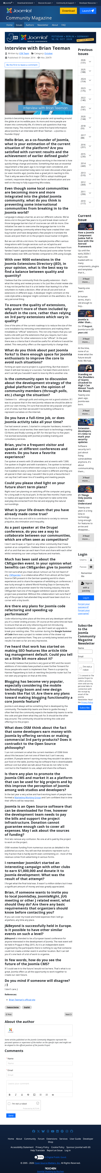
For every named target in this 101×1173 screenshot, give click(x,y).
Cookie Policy (57, 1147)
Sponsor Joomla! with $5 (78, 1147)
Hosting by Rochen (50, 1171)
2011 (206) (83, 193)
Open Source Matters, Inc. (47, 1163)
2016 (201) (83, 146)
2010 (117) (83, 202)
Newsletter (42, 25)
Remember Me (86, 575)
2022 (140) (83, 99)
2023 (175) (83, 89)
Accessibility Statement (22, 1147)
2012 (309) (83, 183)
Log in (86, 597)
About (55, 25)
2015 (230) (83, 155)
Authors (30, 25)
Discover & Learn (45, 3)
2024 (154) (83, 80)
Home (9, 25)
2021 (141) (83, 108)
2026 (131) (83, 61)
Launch (86, 10)
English (27, 1007)
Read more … (86, 280)
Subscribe (85, 707)
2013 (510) (83, 174)
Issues (19, 25)
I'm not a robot (87, 668)
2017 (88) (83, 136)
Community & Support (65, 3)
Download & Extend (25, 3)
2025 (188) (83, 71)
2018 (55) (83, 127)
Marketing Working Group (27, 797)
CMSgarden (15, 575)
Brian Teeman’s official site (22, 999)
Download (68, 10)
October (48, 53)
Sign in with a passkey (87, 587)
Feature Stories (13, 1007)
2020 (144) (83, 118)
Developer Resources (87, 3)
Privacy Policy (87, 702)
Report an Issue (54, 1150)
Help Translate (37, 1150)
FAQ (64, 25)
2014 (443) (83, 164)
